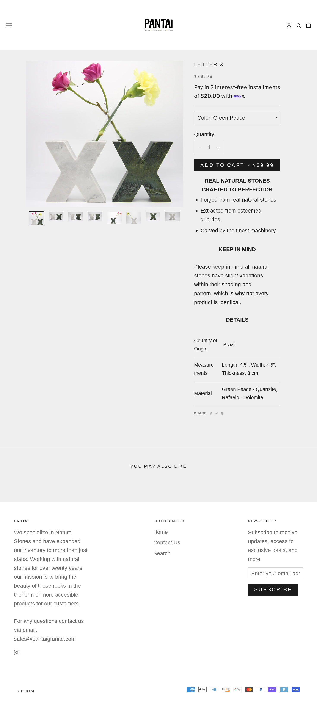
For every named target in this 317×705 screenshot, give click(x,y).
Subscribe (273, 589)
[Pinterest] (222, 413)
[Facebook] (211, 413)
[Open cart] (308, 25)
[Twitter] (216, 413)
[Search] (299, 25)
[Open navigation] (9, 25)
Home (160, 532)
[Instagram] (16, 652)
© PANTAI (26, 690)
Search (162, 553)
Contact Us (166, 542)
